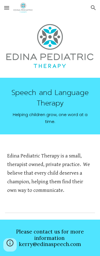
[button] (6, 7)
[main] (50, 106)
